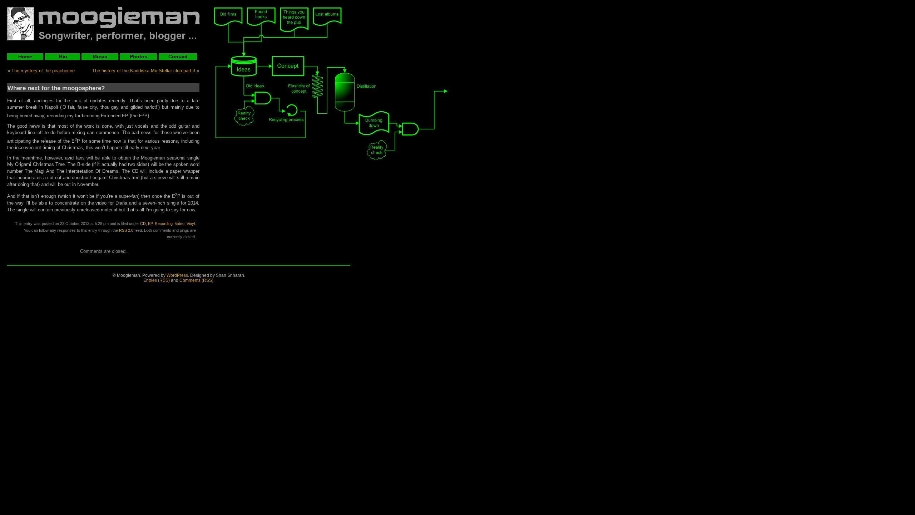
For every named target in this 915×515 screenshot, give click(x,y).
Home (25, 56)
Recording (164, 223)
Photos (138, 56)
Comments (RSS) (196, 280)
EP (150, 223)
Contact (178, 56)
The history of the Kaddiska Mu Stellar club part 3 (143, 70)
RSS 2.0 (126, 230)
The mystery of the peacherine (43, 70)
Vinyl (191, 223)
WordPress (177, 275)
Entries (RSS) (156, 280)
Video (179, 223)
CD (143, 223)
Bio (62, 56)
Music (100, 56)
